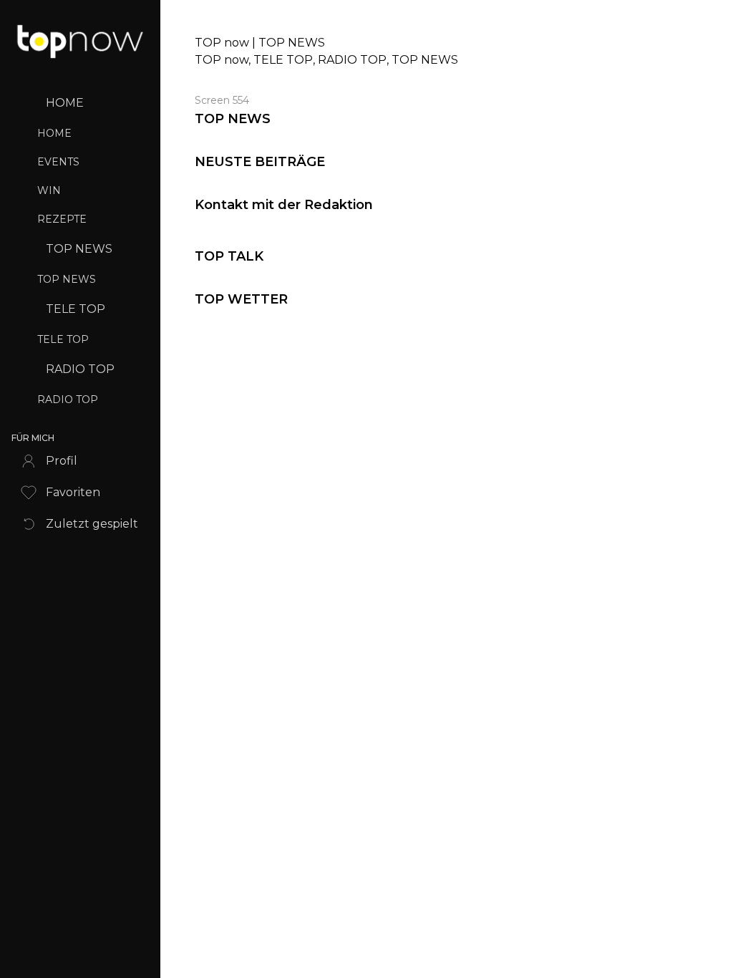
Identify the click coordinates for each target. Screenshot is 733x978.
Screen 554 (222, 100)
